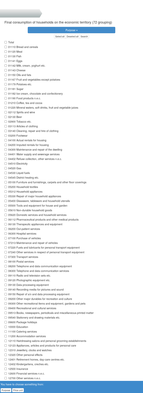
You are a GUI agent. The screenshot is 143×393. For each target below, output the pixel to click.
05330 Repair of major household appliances (34, 196)
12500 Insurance (18, 369)
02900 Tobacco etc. (19, 121)
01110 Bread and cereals (23, 47)
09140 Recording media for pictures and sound (36, 289)
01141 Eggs (15, 61)
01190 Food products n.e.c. (24, 98)
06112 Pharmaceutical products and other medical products (43, 219)
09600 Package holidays (22, 322)
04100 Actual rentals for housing (27, 140)
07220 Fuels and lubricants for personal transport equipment (44, 247)
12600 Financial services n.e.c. (26, 373)
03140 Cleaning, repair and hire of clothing (33, 131)
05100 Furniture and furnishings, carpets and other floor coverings (47, 182)
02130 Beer (15, 117)
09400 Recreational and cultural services (32, 308)
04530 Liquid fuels (19, 173)
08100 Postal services (21, 261)
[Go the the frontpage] (9, 4)
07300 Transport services (23, 257)
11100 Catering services (22, 331)
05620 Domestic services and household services (37, 215)
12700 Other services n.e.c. (24, 378)
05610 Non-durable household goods (30, 210)
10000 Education (18, 327)
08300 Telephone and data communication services (38, 271)
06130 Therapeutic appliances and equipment (35, 224)
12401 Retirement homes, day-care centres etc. (36, 359)
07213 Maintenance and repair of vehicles (33, 243)
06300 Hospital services (22, 233)
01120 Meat (15, 51)
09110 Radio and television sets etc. (29, 275)
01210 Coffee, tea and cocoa (25, 103)
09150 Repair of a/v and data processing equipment (38, 294)
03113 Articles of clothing (23, 126)
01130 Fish (14, 56)
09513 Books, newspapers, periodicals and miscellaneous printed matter (51, 313)
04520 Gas (14, 168)
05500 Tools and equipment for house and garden (37, 205)
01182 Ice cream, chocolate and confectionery (35, 93)
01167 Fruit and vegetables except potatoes (34, 79)
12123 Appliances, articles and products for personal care (42, 345)
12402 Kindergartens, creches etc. (28, 364)
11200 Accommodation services (27, 336)
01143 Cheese (17, 70)
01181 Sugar (15, 89)
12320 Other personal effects (25, 355)
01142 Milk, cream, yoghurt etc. (26, 65)
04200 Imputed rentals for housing (28, 145)
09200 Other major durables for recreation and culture (40, 299)
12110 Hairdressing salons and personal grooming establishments (47, 341)
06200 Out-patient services (24, 229)
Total (11, 42)
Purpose (71, 30)
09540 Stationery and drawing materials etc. (34, 317)
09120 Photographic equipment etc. (29, 280)
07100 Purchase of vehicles (24, 238)
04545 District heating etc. (23, 177)
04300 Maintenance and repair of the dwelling (35, 149)
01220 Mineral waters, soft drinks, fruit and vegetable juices (43, 107)
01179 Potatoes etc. (20, 84)
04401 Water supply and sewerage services (34, 154)
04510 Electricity (18, 163)
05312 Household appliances (25, 191)
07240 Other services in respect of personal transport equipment (46, 252)
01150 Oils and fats (19, 75)
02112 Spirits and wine (21, 112)
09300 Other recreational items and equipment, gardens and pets (46, 303)
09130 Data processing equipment (28, 285)
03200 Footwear (18, 135)
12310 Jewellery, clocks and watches (30, 350)
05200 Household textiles (23, 187)
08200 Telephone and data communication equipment (40, 266)
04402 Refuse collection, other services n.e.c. (35, 159)
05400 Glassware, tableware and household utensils (39, 201)
